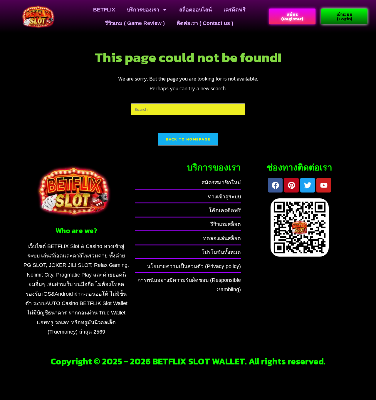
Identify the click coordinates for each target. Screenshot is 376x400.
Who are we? (76, 230)
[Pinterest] (291, 185)
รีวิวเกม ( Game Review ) (135, 23)
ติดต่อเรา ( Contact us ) (205, 23)
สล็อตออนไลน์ (195, 10)
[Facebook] (275, 185)
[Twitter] (307, 185)
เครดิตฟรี (235, 10)
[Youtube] (323, 185)
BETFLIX (104, 10)
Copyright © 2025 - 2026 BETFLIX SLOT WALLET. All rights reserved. (188, 361)
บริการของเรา (143, 10)
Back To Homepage (188, 139)
